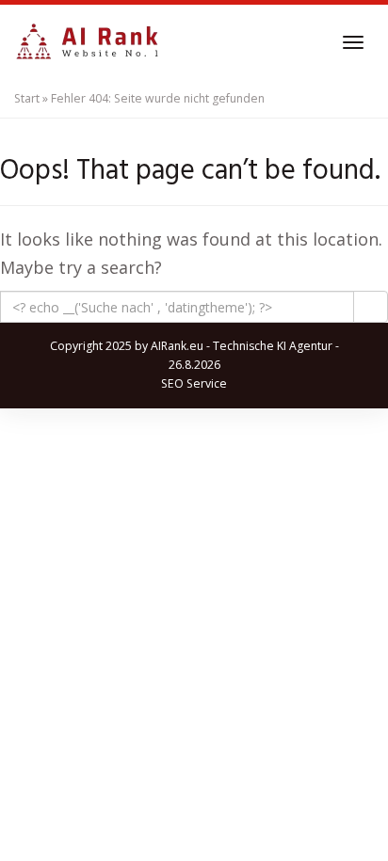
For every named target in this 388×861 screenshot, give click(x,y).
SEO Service (194, 383)
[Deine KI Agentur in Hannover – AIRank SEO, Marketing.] (87, 42)
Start (27, 98)
